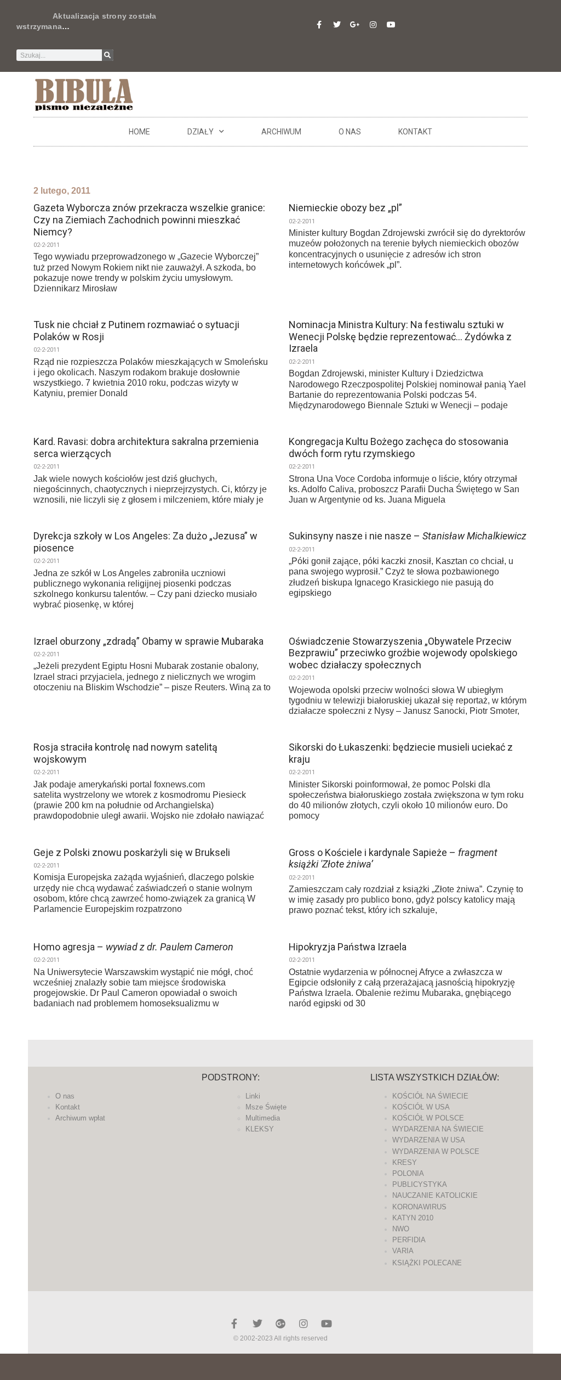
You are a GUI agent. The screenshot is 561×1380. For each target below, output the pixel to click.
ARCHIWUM (281, 131)
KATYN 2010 (412, 1218)
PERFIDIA (409, 1240)
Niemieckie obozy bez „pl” (345, 207)
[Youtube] (391, 24)
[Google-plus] (280, 1323)
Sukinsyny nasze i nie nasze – (407, 536)
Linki (252, 1096)
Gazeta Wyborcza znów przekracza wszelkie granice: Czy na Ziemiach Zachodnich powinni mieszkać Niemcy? (149, 219)
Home (139, 131)
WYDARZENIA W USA (428, 1140)
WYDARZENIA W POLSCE (435, 1151)
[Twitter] (337, 24)
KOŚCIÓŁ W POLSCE (428, 1118)
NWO (400, 1229)
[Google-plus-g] (355, 24)
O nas (350, 131)
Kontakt (415, 131)
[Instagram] (373, 24)
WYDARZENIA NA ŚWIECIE (438, 1129)
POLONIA (408, 1173)
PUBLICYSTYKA (419, 1184)
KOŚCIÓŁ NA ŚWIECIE (430, 1096)
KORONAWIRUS (419, 1207)
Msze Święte (266, 1107)
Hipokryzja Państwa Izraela (348, 947)
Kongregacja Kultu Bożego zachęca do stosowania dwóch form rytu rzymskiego (398, 447)
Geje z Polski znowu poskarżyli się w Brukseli (131, 852)
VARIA (403, 1251)
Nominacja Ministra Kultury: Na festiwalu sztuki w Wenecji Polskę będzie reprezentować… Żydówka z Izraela (400, 336)
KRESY (404, 1162)
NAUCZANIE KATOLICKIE (435, 1195)
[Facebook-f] (319, 24)
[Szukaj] (107, 55)
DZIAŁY (200, 131)
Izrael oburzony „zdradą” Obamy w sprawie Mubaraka (148, 641)
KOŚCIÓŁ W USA (421, 1107)
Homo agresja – (133, 947)
